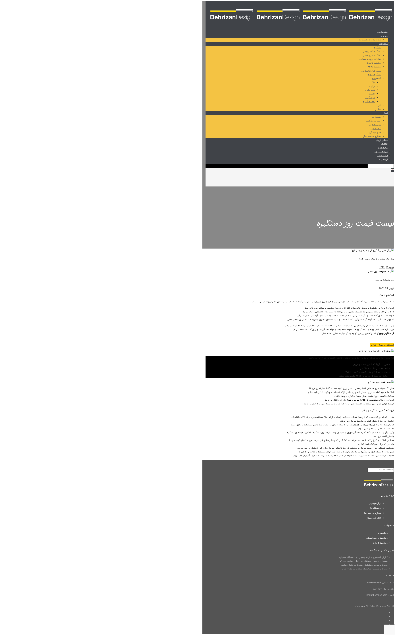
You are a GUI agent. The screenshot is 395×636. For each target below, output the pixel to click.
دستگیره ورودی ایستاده (377, 538)
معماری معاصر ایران (372, 513)
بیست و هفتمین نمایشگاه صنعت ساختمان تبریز (365, 569)
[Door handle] (301, 23)
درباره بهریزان (375, 503)
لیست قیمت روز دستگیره (363, 425)
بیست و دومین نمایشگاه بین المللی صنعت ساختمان (363, 561)
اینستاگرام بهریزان (385, 333)
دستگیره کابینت (380, 543)
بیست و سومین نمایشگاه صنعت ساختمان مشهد (364, 565)
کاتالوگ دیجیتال (373, 518)
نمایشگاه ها (375, 508)
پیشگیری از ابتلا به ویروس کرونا (362, 400)
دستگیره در (382, 533)
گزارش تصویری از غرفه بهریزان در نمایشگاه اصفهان (363, 557)
